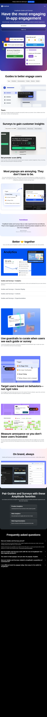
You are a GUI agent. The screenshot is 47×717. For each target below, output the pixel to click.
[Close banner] (45, 2)
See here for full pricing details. (26, 548)
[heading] (20, 1)
